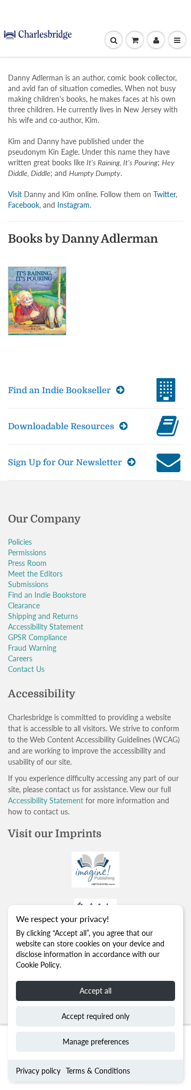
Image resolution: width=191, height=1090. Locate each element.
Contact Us (26, 669)
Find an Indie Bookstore (47, 594)
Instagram (73, 204)
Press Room (27, 563)
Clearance (24, 605)
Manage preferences (96, 1041)
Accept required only (95, 1016)
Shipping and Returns (43, 616)
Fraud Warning (32, 647)
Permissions (27, 552)
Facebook (23, 204)
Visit (15, 194)
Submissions (28, 584)
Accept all (95, 990)
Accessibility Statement (45, 626)
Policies (20, 541)
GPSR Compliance (37, 637)
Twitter (164, 194)
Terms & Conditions (98, 1070)
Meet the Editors (35, 573)
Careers (20, 658)
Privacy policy (38, 1070)
